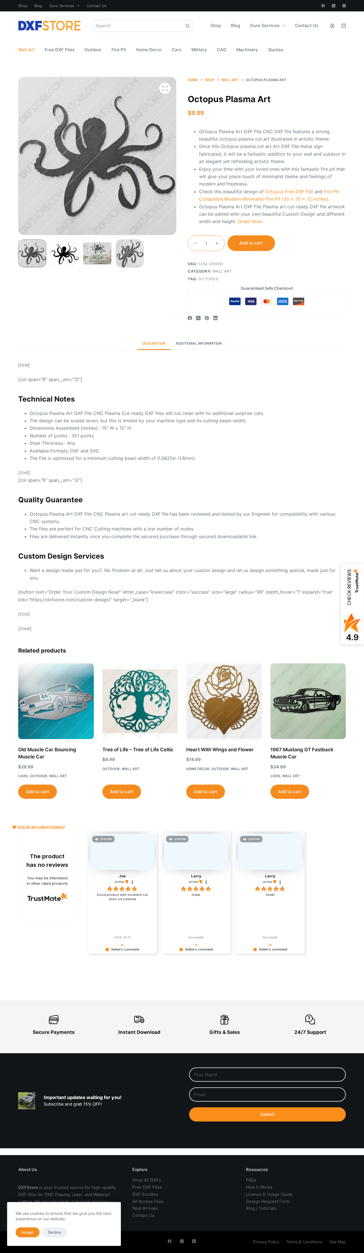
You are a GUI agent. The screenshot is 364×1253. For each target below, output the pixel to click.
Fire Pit (118, 49)
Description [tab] (154, 343)
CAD (221, 49)
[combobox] (136, 25)
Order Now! (250, 221)
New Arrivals (145, 1208)
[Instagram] (344, 5)
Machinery (247, 49)
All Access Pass (148, 1201)
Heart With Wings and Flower (220, 749)
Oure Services (61, 5)
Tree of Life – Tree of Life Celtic (137, 749)
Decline (54, 1232)
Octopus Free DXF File (289, 191)
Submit (267, 1114)
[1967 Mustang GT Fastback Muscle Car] (308, 701)
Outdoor (93, 49)
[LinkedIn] (215, 318)
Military (199, 49)
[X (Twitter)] (333, 5)
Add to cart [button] (37, 791)
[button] (14, 827)
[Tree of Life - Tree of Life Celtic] (140, 701)
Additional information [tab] (199, 343)
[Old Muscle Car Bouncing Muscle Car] (56, 701)
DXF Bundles (145, 1194)
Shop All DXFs (146, 1180)
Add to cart (251, 243)
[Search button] (187, 26)
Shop (22, 5)
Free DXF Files (60, 49)
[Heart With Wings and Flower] (224, 701)
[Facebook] (323, 5)
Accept (27, 1232)
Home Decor (149, 49)
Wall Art (26, 49)
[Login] (332, 26)
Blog (38, 5)
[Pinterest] (207, 318)
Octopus (208, 279)
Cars (176, 49)
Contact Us (97, 5)
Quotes (275, 49)
